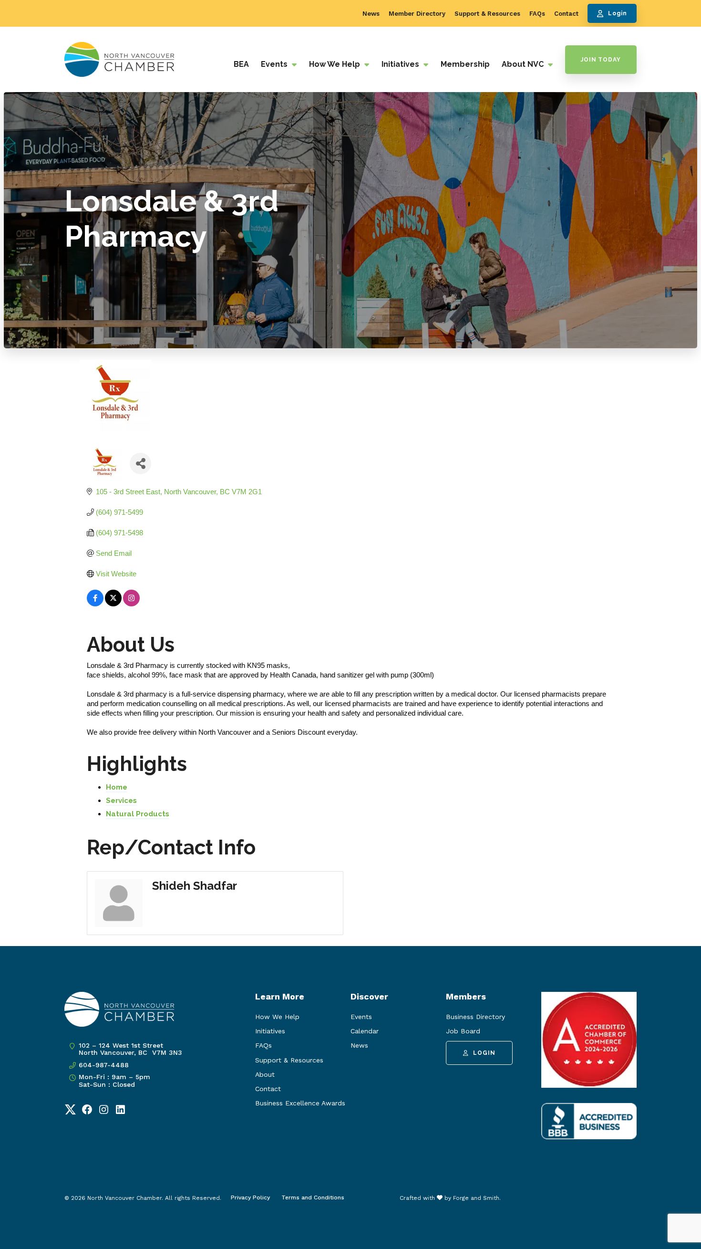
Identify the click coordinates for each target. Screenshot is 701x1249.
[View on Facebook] (95, 604)
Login (617, 13)
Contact (566, 13)
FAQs (537, 13)
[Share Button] (140, 463)
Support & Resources (487, 13)
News (371, 13)
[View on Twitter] (113, 604)
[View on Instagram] (131, 604)
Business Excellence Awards (300, 1103)
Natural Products (137, 814)
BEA (241, 64)
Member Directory (417, 13)
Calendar (364, 1031)
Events (275, 64)
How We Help (335, 64)
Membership (465, 64)
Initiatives (401, 64)
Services (121, 800)
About (265, 1074)
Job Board (463, 1031)
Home (116, 787)
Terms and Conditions (312, 1197)
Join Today (601, 59)
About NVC (524, 64)
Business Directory (475, 1016)
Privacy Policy (250, 1197)
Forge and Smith (476, 1198)
